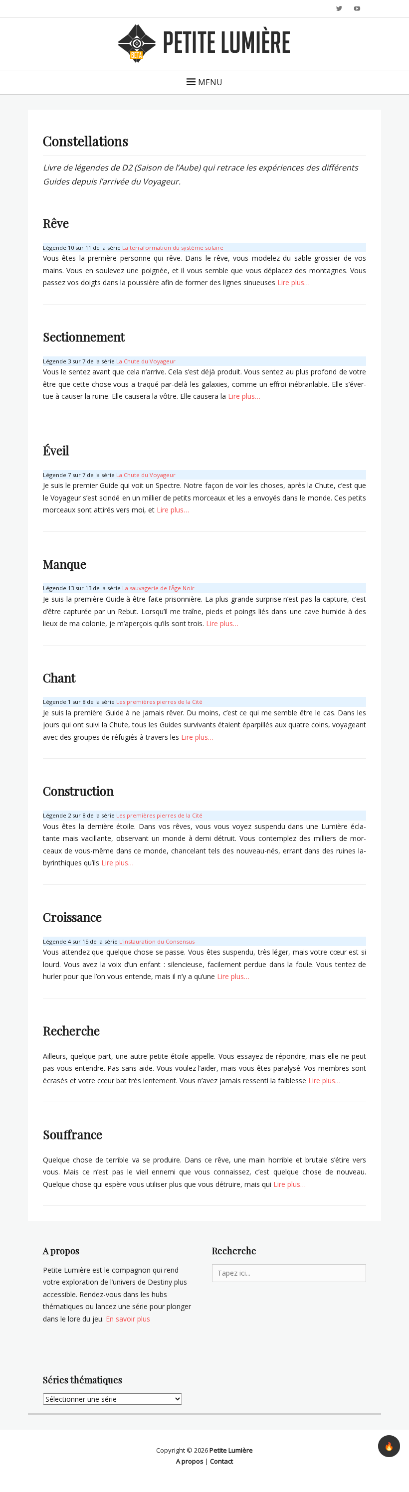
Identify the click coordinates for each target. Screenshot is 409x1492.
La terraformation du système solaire (172, 247)
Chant (59, 677)
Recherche (71, 1030)
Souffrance (72, 1134)
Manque (64, 564)
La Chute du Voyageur (146, 361)
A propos (190, 1461)
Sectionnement (84, 336)
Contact (221, 1461)
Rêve (56, 223)
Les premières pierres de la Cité (159, 701)
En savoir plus (128, 1319)
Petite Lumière (231, 1450)
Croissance (72, 917)
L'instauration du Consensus (157, 941)
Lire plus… (293, 282)
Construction (78, 791)
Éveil (56, 450)
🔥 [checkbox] (389, 1446)
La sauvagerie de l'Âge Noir (158, 588)
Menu (210, 82)
